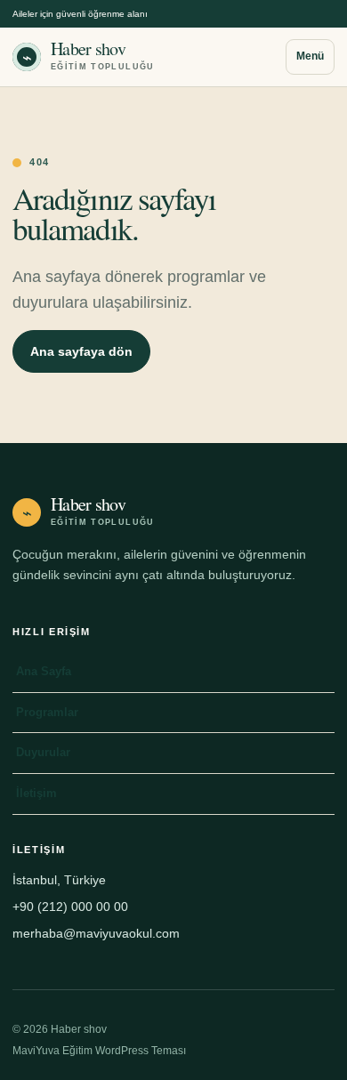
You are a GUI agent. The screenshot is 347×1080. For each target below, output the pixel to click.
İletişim (36, 793)
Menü (310, 56)
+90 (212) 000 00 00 (70, 906)
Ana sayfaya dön (81, 351)
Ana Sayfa (43, 671)
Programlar (47, 712)
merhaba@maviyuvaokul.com (96, 933)
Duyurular (43, 752)
